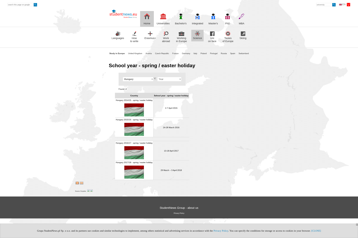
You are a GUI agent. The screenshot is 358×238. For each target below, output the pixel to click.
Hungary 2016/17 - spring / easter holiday (134, 143)
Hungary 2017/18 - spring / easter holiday (134, 162)
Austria (149, 53)
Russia (224, 53)
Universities (163, 23)
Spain (232, 53)
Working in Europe (181, 40)
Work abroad (166, 40)
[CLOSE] (316, 230)
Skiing (243, 38)
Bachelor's (181, 23)
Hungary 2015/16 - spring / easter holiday (134, 120)
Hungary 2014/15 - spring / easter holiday (134, 100)
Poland (204, 53)
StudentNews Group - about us (179, 207)
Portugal (213, 53)
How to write (134, 40)
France (175, 53)
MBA (241, 23)
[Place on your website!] (81, 183)
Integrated (197, 23)
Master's (213, 23)
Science (197, 38)
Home (147, 23)
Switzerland (244, 53)
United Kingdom (135, 53)
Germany (186, 53)
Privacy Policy (221, 230)
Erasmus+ (150, 38)
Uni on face (212, 40)
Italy (195, 53)
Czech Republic (162, 53)
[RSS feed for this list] (77, 183)
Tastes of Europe (227, 40)
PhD (227, 23)
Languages (118, 38)
